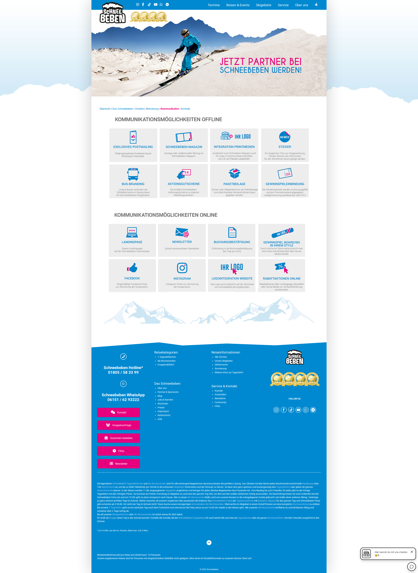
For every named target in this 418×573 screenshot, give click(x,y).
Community (220, 402)
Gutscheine (220, 394)
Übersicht (105, 108)
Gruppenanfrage (121, 425)
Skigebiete (263, 5)
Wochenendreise (300, 504)
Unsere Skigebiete (224, 361)
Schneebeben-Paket (222, 500)
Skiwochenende (105, 490)
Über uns (301, 5)
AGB (160, 419)
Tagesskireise (244, 518)
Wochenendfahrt (275, 518)
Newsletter (121, 463)
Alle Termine (221, 357)
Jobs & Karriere (165, 399)
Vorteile (139, 108)
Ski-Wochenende (196, 497)
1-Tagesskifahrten (167, 357)
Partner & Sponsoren (168, 392)
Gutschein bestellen (121, 438)
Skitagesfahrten (120, 514)
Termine (214, 5)
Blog (160, 396)
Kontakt (185, 108)
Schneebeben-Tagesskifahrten (128, 483)
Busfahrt (262, 500)
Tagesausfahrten (245, 500)
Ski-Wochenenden (167, 361)
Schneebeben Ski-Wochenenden (208, 504)
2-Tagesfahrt (115, 507)
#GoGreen (163, 403)
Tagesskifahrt (283, 487)
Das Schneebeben (122, 108)
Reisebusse (308, 483)
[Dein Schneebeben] (113, 22)
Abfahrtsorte (221, 364)
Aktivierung (152, 108)
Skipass (272, 500)
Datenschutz (164, 415)
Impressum (163, 411)
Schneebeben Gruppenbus (191, 518)
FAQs (121, 451)
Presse (161, 407)
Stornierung (221, 368)
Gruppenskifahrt (166, 364)
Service (283, 5)
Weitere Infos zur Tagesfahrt (229, 372)
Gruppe (113, 518)
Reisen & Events (237, 5)
